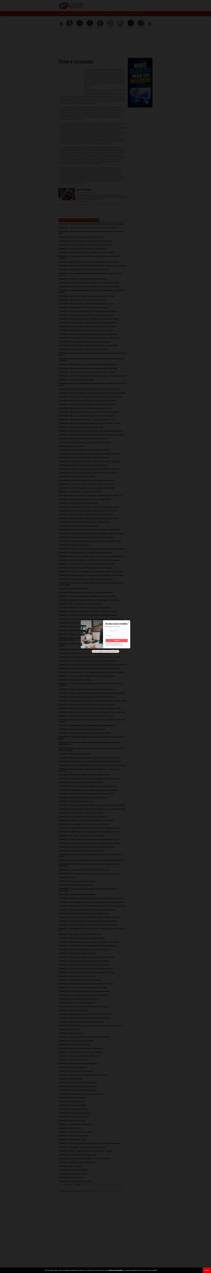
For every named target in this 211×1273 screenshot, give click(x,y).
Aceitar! (207, 1270)
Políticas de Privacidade (116, 1270)
